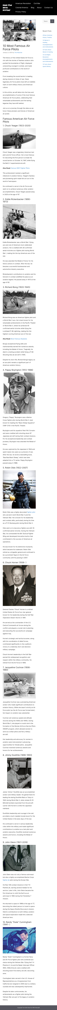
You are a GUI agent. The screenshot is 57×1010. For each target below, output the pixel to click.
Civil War (37, 3)
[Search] (52, 21)
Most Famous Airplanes (19, 339)
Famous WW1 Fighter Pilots (20, 168)
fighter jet (6, 880)
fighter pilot (31, 512)
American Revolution (23, 3)
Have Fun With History (7, 8)
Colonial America (22, 8)
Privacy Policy (21, 12)
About (39, 8)
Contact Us (48, 8)
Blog (32, 8)
